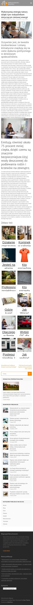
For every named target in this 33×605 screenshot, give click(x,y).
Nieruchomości (7, 518)
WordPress (10, 602)
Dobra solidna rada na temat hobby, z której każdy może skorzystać (18, 447)
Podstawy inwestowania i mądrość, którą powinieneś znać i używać (25, 366)
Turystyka (5, 521)
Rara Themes (26, 600)
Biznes (4, 505)
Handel (5, 516)
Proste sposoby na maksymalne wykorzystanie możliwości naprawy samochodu (20, 477)
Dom (4, 510)
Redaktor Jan (9, 19)
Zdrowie (5, 524)
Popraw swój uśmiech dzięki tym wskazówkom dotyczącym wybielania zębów (19, 462)
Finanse (5, 513)
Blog (14, 19)
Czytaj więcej (6, 399)
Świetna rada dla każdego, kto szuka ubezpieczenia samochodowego (19, 485)
